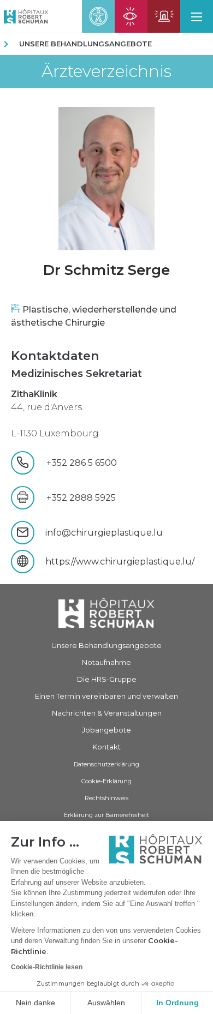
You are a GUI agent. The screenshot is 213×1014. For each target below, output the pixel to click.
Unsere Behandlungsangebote (85, 43)
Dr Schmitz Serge (106, 270)
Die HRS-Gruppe (107, 679)
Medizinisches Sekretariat (76, 374)
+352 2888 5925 (81, 498)
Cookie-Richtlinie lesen (46, 967)
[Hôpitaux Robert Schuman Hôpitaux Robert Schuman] (24, 16)
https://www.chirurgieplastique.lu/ (119, 561)
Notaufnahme (106, 662)
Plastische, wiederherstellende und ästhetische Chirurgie (93, 316)
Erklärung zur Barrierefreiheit (106, 815)
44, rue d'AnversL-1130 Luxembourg (55, 414)
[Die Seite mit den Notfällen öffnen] (163, 16)
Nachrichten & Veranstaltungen (107, 713)
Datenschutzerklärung (106, 764)
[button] (196, 16)
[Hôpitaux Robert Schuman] (106, 613)
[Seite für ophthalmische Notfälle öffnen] (131, 16)
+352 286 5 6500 (85, 463)
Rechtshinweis (106, 798)
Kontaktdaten (55, 356)
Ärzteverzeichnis (106, 71)
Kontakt (106, 746)
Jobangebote (106, 729)
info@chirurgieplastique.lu (104, 532)
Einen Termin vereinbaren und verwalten (106, 696)
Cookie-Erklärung (106, 781)
